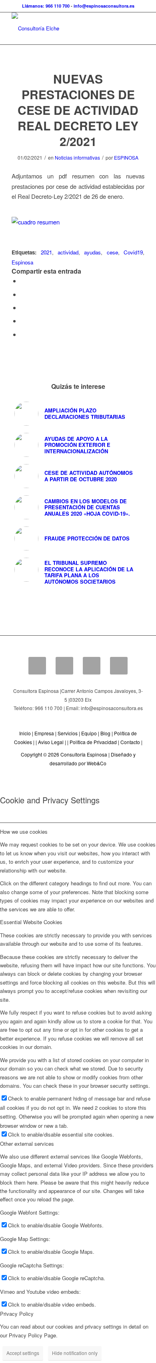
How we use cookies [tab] (24, 831)
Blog (105, 733)
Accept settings (22, 1352)
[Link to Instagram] (22, 334)
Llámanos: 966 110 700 (46, 6)
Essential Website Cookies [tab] (31, 922)
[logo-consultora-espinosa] (65, 28)
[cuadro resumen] (78, 222)
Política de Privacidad (93, 742)
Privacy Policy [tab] (17, 1313)
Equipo (89, 733)
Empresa (44, 733)
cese (112, 252)
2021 (46, 252)
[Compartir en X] (22, 294)
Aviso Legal (51, 742)
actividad (68, 252)
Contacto (130, 742)
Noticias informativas (77, 157)
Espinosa (22, 262)
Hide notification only (75, 1352)
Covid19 (133, 252)
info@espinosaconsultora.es (104, 6)
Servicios (68, 733)
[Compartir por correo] (22, 320)
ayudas (92, 252)
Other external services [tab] (27, 1143)
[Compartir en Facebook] (22, 280)
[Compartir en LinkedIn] (22, 307)
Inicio (25, 733)
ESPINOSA (126, 157)
